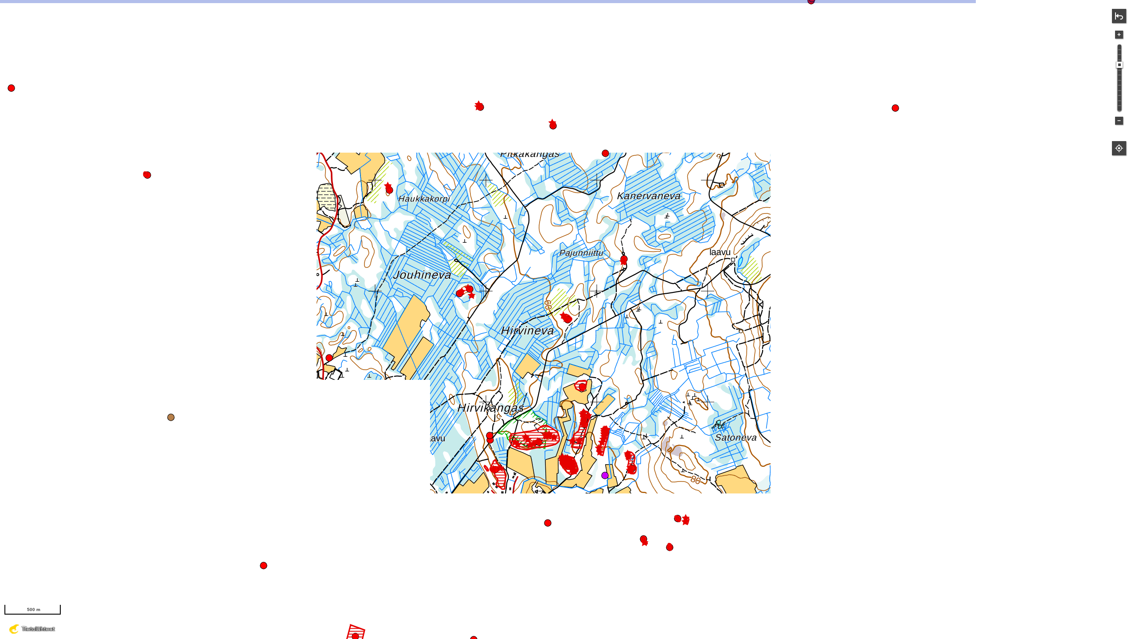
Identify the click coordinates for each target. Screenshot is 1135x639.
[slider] (1119, 65)
